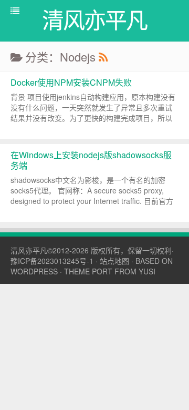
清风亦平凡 (28, 250)
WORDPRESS (34, 271)
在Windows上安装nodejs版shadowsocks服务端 (91, 160)
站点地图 (114, 260)
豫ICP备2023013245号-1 (51, 260)
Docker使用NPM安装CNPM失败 (71, 82)
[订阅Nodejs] (103, 56)
